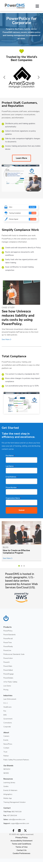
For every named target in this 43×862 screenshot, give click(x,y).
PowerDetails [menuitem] (8, 678)
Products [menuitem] (7, 627)
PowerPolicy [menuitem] (7, 631)
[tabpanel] (21, 541)
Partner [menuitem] (6, 756)
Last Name (10, 466)
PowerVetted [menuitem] (8, 670)
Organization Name (13, 498)
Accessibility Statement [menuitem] (21, 840)
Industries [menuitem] (7, 695)
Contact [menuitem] (6, 748)
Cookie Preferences (21, 853)
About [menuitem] (6, 732)
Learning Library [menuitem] (9, 782)
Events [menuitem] (5, 740)
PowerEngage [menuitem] (8, 674)
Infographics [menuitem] (7, 794)
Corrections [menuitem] (7, 723)
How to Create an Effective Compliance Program (16, 551)
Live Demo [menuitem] (7, 686)
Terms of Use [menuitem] (21, 847)
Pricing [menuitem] (5, 690)
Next (38, 77)
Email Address (11, 477)
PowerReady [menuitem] (8, 646)
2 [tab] (21, 566)
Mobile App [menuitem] (7, 798)
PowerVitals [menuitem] (7, 666)
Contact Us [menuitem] (21, 850)
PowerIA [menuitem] (6, 662)
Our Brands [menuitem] (8, 765)
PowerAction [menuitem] (8, 658)
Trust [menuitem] (5, 752)
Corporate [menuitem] (7, 727)
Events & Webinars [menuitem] (10, 790)
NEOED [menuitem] (6, 773)
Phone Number (12, 487)
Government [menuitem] (7, 719)
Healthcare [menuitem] (7, 707)
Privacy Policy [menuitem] (21, 837)
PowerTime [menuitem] (7, 642)
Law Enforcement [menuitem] (9, 699)
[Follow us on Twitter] (25, 830)
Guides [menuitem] (5, 786)
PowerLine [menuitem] (7, 650)
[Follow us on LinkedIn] (19, 830)
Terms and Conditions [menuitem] (21, 844)
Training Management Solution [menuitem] (14, 802)
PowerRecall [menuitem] (8, 638)
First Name (10, 456)
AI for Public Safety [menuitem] (10, 682)
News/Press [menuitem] (7, 744)
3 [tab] (24, 566)
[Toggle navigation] (38, 6)
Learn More (21, 158)
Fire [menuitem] (4, 711)
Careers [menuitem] (6, 736)
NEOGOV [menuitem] (6, 769)
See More (6, 339)
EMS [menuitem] (5, 715)
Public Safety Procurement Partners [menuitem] (16, 760)
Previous (4, 77)
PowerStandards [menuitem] (9, 634)
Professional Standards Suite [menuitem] (13, 654)
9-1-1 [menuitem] (5, 703)
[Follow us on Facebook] (13, 830)
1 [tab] (19, 566)
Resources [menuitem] (8, 779)
